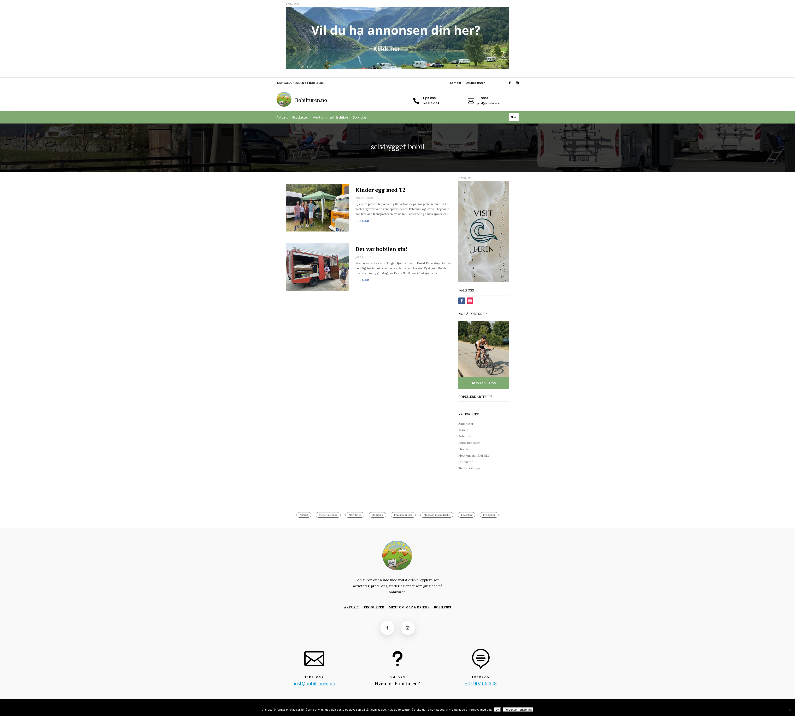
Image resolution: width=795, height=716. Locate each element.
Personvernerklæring (518, 709)
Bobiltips (360, 118)
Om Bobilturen (475, 83)
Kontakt (455, 83)
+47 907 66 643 (481, 683)
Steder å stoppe (469, 468)
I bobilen (464, 449)
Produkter (300, 118)
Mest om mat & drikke (330, 118)
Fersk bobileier (469, 443)
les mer (362, 221)
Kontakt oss (484, 383)
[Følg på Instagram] (517, 83)
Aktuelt (282, 118)
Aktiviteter (465, 424)
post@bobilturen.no (489, 103)
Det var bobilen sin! (381, 248)
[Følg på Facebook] (510, 83)
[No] (790, 710)
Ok (497, 709)
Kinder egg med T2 (380, 189)
